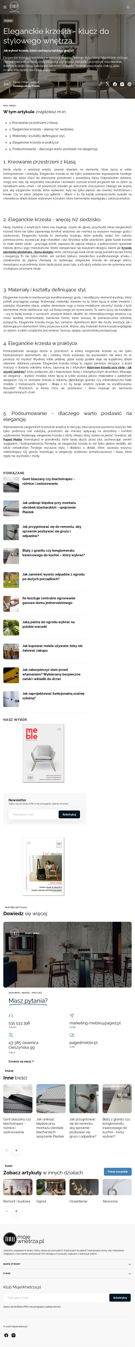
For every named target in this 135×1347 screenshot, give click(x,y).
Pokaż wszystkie (118, 1171)
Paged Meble (12, 439)
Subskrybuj (69, 814)
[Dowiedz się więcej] (67, 955)
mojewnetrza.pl (19, 1326)
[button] (5, 7)
